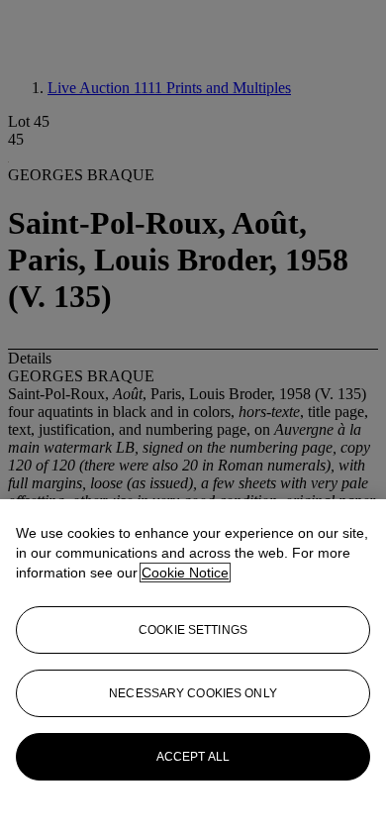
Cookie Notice (185, 572)
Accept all (193, 757)
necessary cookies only (193, 693)
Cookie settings (193, 630)
